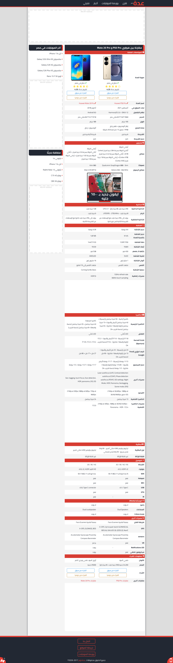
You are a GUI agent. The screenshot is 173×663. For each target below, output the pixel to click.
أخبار (95, 3)
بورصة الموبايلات (110, 3)
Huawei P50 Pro (120, 103)
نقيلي (86, 3)
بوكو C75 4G (56, 175)
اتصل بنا (86, 641)
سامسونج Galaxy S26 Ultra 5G (49, 59)
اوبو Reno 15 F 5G (54, 76)
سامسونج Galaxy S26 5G (51, 65)
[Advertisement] (86, 25)
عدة (138, 3)
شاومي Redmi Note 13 (52, 170)
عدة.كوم (81, 660)
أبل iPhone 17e (55, 53)
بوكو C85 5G (56, 181)
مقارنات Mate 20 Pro (88, 580)
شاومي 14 (57, 158)
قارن (125, 3)
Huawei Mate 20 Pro (86, 103)
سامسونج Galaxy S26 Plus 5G (49, 70)
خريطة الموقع (86, 648)
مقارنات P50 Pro (122, 580)
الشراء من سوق (113, 93)
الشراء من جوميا (113, 97)
